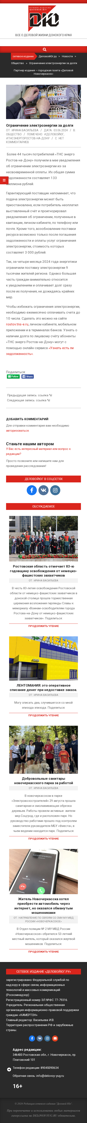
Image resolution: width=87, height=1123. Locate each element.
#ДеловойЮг (54, 134)
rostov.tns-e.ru (17, 324)
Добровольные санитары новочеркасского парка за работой (43, 781)
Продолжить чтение (43, 626)
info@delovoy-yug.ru (50, 1076)
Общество (14, 134)
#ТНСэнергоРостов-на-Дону (28, 138)
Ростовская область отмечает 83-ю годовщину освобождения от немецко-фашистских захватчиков (43, 570)
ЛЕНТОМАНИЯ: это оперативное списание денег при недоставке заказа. (43, 687)
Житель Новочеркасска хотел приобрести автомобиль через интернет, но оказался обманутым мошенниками (43, 906)
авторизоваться (17, 430)
